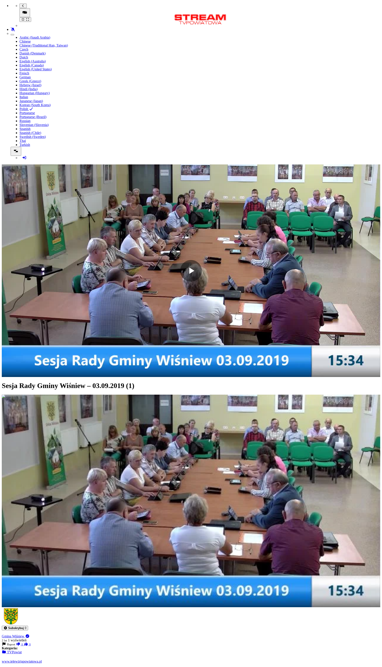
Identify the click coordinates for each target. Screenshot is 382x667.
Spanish (25, 129)
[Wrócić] (23, 6)
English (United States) (35, 69)
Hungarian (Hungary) (34, 93)
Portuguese (27, 113)
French (24, 73)
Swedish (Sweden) (32, 137)
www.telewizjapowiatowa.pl (22, 661)
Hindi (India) (28, 89)
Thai (22, 141)
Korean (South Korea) (35, 105)
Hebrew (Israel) (30, 85)
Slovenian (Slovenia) (34, 125)
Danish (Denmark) (32, 53)
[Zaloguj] (24, 158)
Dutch (23, 57)
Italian (23, 97)
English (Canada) (31, 65)
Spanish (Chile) (30, 133)
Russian (25, 121)
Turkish (24, 145)
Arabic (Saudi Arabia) (34, 37)
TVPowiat (14, 652)
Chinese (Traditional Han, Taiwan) (43, 45)
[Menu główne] (24, 12)
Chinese (25, 41)
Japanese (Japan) (31, 101)
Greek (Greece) (30, 81)
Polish (24, 109)
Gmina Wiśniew (13, 636)
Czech (23, 49)
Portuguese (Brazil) (32, 117)
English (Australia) (32, 61)
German (25, 77)
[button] (15, 628)
